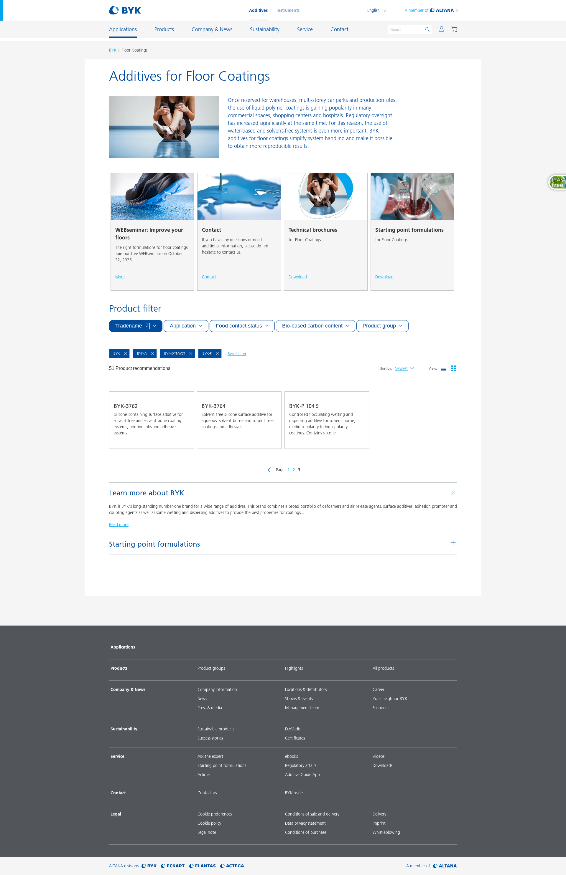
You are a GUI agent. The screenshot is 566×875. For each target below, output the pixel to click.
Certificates (295, 738)
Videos (378, 756)
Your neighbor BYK (390, 698)
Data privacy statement (305, 823)
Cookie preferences (215, 814)
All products (383, 668)
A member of (417, 10)
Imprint (379, 823)
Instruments (288, 10)
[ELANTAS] (202, 866)
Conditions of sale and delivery (312, 814)
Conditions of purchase (305, 832)
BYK (113, 50)
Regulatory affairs (300, 765)
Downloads (382, 765)
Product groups (211, 668)
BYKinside (294, 792)
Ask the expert (210, 756)
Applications (123, 647)
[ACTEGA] (232, 866)
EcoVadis (292, 729)
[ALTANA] (445, 866)
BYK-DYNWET (174, 353)
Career (378, 689)
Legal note (207, 832)
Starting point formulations (222, 765)
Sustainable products (216, 729)
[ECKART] (173, 866)
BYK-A (142, 353)
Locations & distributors (306, 689)
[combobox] (184, 440)
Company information (217, 689)
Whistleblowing (386, 832)
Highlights (294, 668)
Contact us (207, 792)
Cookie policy (209, 823)
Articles (204, 774)
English (373, 10)
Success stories (210, 738)
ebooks (291, 756)
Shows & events (299, 698)
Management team (302, 707)
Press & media (210, 707)
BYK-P (207, 353)
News (202, 698)
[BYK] (149, 866)
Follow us (381, 707)
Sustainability (124, 729)
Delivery (379, 814)
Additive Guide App (302, 774)
